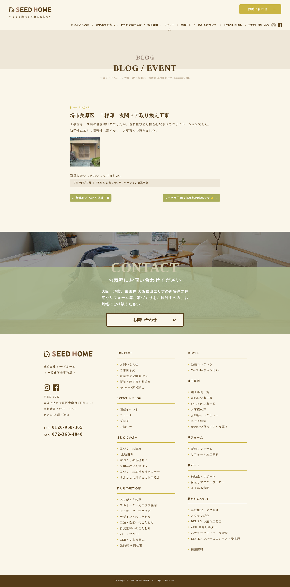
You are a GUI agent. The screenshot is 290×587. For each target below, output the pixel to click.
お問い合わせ (258, 9)
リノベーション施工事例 (133, 182)
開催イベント (129, 409)
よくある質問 (200, 488)
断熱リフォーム (202, 448)
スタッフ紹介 (200, 515)
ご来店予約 (127, 370)
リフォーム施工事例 (205, 454)
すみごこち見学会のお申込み (140, 477)
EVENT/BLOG (233, 24)
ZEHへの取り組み (132, 539)
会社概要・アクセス (205, 510)
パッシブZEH (129, 534)
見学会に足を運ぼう (134, 466)
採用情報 (197, 549)
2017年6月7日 (82, 182)
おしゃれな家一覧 (203, 403)
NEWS (100, 182)
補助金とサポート (203, 476)
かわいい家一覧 (202, 397)
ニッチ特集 (198, 421)
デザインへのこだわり (135, 516)
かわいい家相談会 (132, 387)
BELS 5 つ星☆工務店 (206, 521)
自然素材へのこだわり (135, 528)
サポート (186, 24)
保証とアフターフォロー (208, 482)
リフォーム (169, 27)
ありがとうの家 (80, 24)
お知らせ (111, 182)
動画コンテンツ (202, 364)
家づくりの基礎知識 (134, 460)
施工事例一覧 (200, 392)
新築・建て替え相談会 (135, 381)
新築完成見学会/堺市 (134, 376)
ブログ (124, 421)
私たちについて (207, 24)
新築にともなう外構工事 (91, 197)
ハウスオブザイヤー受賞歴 (209, 533)
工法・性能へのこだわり (137, 522)
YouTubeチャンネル (205, 370)
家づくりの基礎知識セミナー (140, 471)
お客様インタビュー (205, 415)
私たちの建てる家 (131, 24)
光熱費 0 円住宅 (131, 545)
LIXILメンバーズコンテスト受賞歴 (215, 538)
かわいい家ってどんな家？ (209, 426)
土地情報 (126, 454)
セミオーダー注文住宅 (135, 511)
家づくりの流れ (131, 448)
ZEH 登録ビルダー (204, 527)
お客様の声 (198, 409)
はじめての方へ (105, 24)
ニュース (126, 415)
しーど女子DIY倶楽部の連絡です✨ (191, 197)
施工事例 (152, 24)
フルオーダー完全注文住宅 (138, 505)
